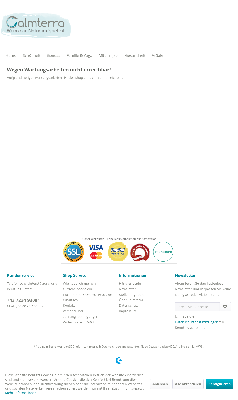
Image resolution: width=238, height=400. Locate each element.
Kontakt (69, 305)
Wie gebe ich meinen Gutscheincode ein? (79, 286)
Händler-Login (130, 283)
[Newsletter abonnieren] (225, 306)
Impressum (128, 311)
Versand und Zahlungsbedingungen (80, 314)
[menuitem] (11, 55)
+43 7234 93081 (23, 300)
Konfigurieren (219, 384)
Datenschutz (129, 305)
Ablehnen (160, 384)
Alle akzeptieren (188, 384)
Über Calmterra (131, 300)
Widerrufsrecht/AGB (78, 322)
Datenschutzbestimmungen (196, 322)
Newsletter (127, 289)
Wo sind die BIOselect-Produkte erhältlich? (87, 297)
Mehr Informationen (21, 392)
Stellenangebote (131, 294)
